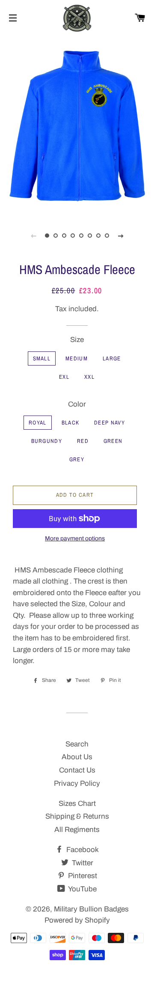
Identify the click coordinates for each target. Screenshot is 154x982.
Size (77, 340)
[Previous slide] (33, 235)
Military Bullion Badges (91, 909)
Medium (76, 358)
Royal (38, 422)
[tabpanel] (77, 124)
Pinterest (81, 876)
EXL (64, 376)
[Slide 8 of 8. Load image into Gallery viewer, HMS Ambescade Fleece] (107, 235)
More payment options (75, 538)
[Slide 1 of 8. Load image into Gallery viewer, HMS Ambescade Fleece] (47, 235)
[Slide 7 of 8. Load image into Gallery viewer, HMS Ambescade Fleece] (98, 235)
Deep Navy (109, 422)
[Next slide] (120, 235)
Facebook (82, 850)
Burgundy (46, 441)
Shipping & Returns (77, 816)
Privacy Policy (77, 783)
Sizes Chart (77, 803)
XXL (89, 376)
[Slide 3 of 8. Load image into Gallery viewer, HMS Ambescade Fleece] (64, 235)
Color (77, 404)
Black (71, 422)
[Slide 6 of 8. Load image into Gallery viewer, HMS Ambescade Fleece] (90, 235)
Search (77, 744)
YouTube (82, 889)
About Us (77, 757)
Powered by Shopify (77, 920)
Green (113, 441)
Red (83, 441)
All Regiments (77, 830)
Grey (76, 459)
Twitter (81, 863)
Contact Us (77, 770)
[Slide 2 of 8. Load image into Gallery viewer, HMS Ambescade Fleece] (55, 235)
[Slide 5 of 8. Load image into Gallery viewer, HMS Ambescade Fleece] (81, 235)
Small (42, 358)
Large (112, 358)
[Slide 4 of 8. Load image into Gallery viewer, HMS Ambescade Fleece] (72, 235)
